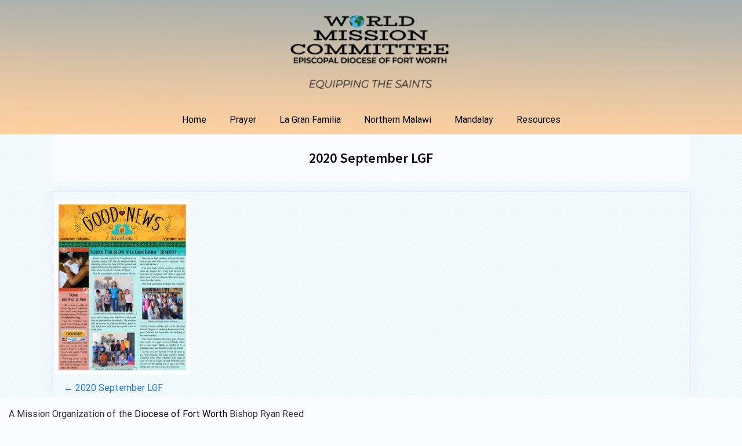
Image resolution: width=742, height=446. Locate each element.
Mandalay (473, 119)
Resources (539, 119)
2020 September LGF (371, 158)
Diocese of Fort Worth (182, 413)
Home (194, 119)
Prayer (243, 119)
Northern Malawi (397, 119)
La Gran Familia (310, 119)
